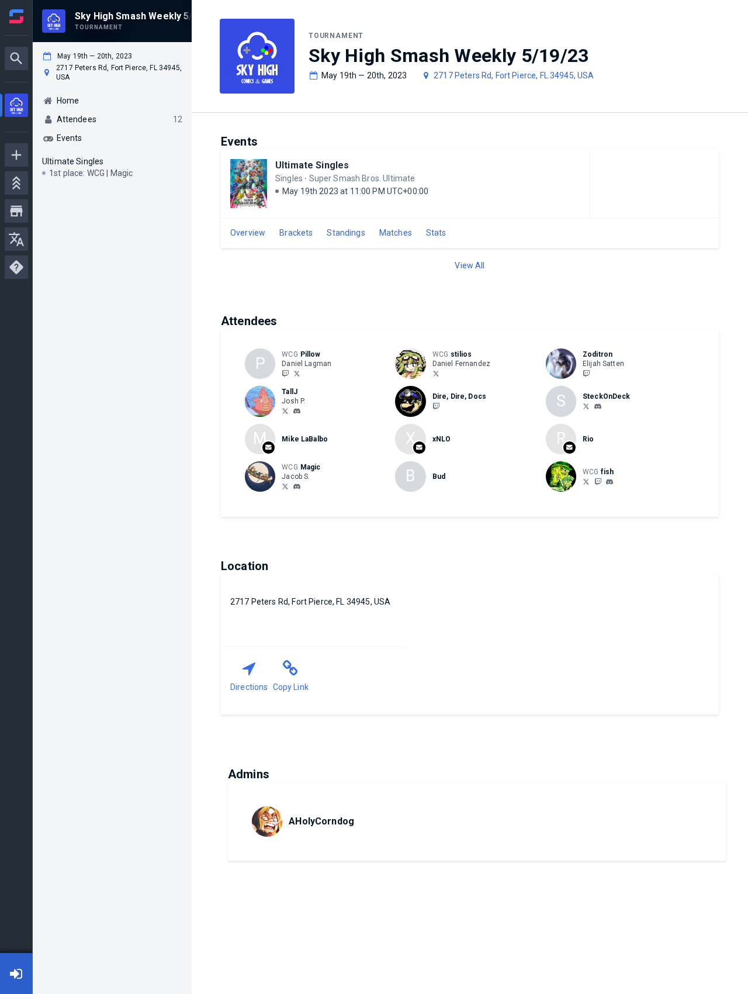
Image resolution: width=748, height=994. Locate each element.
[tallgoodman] (296, 411)
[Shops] (16, 211)
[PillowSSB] (285, 373)
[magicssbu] (296, 486)
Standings (346, 232)
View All (469, 265)
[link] (296, 410)
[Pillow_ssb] (296, 373)
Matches (395, 232)
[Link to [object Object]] (413, 363)
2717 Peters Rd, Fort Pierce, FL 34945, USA (514, 75)
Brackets (296, 232)
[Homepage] (16, 16)
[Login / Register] (16, 973)
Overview (247, 232)
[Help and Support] (16, 267)
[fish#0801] (609, 482)
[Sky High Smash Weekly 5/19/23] (16, 107)
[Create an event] (16, 155)
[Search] (16, 58)
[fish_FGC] (586, 481)
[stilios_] (435, 373)
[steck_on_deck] (586, 405)
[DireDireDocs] (435, 405)
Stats (436, 232)
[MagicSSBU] (285, 486)
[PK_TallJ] (285, 410)
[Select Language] (16, 239)
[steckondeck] (597, 406)
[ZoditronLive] (586, 373)
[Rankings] (16, 183)
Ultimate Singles (312, 165)
